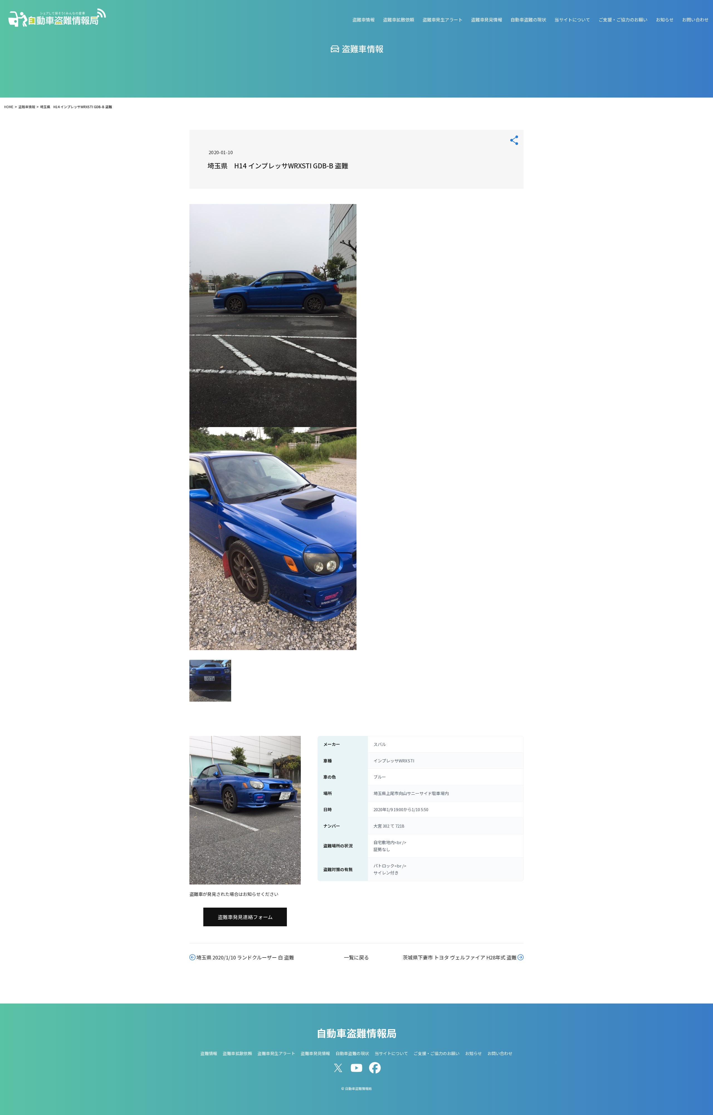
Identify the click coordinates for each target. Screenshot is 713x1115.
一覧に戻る (356, 957)
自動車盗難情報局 (356, 1033)
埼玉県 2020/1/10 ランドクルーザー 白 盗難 (245, 957)
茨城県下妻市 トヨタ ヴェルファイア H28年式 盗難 (460, 957)
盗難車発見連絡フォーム (245, 916)
